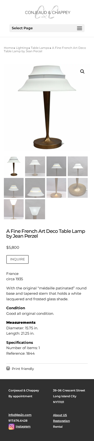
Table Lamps (40, 48)
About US (60, 415)
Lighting (22, 48)
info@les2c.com (20, 415)
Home (8, 48)
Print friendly (20, 369)
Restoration (61, 421)
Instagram (23, 426)
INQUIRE (17, 259)
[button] (82, 71)
